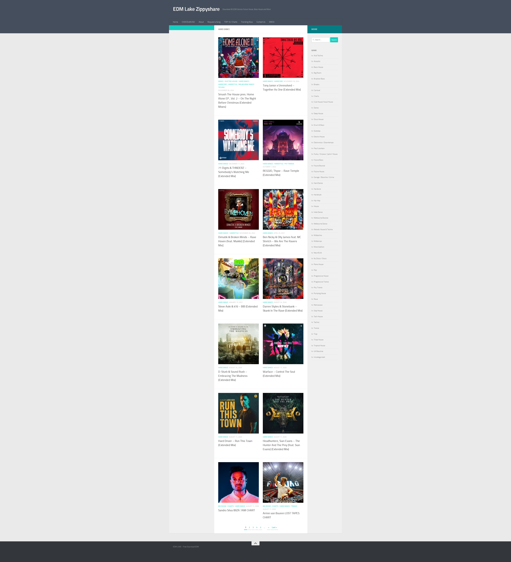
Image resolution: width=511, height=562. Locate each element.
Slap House (318, 311)
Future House (319, 171)
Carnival (317, 90)
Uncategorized (319, 357)
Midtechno (318, 235)
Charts (231, 506)
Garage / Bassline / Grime (324, 177)
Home (175, 22)
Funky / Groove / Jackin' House (325, 154)
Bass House (318, 67)
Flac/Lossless (319, 148)
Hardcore (222, 84)
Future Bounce (319, 166)
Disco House (318, 119)
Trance (294, 506)
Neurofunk (318, 253)
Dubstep (317, 131)
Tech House (318, 316)
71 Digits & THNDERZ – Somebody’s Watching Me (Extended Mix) (233, 172)
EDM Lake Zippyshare (196, 9)
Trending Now (247, 22)
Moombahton (319, 247)
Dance (220, 81)
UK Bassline (318, 351)
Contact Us (260, 22)
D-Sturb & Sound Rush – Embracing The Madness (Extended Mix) (233, 376)
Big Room (222, 506)
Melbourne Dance (246, 84)
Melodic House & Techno (323, 229)
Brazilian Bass (319, 79)
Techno (221, 87)
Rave (316, 299)
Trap (315, 334)
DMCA (271, 22)
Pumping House (320, 293)
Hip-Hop (317, 200)
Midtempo (318, 241)
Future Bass (318, 160)
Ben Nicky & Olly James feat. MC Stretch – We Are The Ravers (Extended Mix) (282, 241)
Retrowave (318, 305)
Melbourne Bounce (321, 218)
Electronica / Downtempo (323, 142)
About (201, 22)
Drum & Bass (319, 125)
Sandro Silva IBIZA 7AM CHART (236, 510)
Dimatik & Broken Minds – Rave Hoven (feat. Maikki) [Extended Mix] (237, 241)
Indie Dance (318, 212)
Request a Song (214, 22)
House (316, 206)
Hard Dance (244, 81)
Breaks (316, 84)
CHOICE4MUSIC (188, 22)
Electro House (231, 81)
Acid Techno (318, 55)
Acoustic (317, 61)
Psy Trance (289, 164)
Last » (274, 527)
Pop (315, 270)
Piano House (318, 264)
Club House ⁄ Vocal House (323, 102)
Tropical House (319, 345)
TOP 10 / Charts (230, 22)
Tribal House (318, 340)
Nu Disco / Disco (320, 258)
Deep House (318, 113)
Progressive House (321, 276)
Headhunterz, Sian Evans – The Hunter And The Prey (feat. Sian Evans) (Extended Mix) (281, 445)
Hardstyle (232, 84)
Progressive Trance (321, 282)
